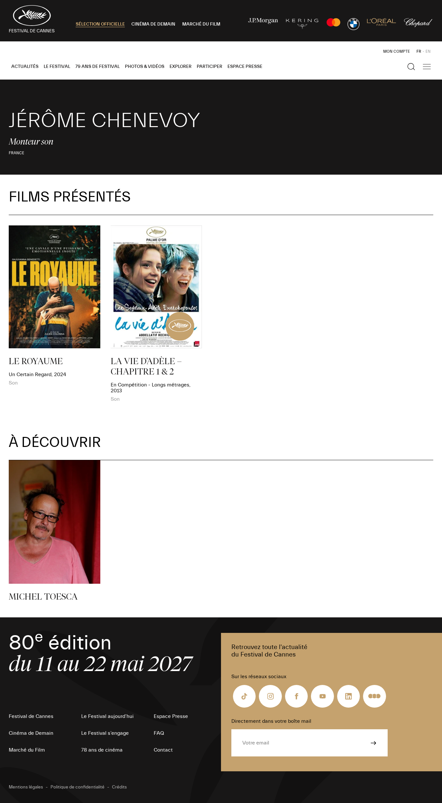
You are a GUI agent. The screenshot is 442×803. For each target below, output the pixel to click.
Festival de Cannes (31, 716)
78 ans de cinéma (102, 750)
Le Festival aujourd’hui (107, 716)
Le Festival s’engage (105, 733)
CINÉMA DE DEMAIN (153, 24)
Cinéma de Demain (31, 733)
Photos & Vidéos (144, 66)
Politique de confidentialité (77, 787)
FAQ (159, 733)
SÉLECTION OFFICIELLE (100, 24)
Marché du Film (27, 750)
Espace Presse (244, 66)
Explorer (181, 66)
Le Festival (57, 66)
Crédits (119, 787)
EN (428, 51)
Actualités (25, 66)
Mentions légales (26, 787)
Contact (163, 750)
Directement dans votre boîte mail (271, 721)
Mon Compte (396, 51)
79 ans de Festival (97, 66)
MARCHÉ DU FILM (201, 24)
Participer (209, 66)
